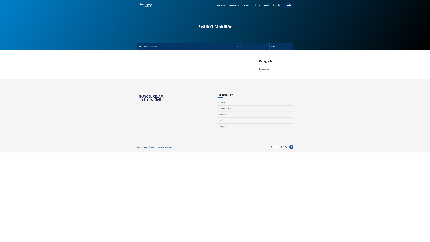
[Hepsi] (263, 46)
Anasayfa (221, 5)
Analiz (267, 5)
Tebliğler (222, 126)
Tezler (221, 120)
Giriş (289, 5)
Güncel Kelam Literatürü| (147, 147)
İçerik (257, 5)
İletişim (276, 5)
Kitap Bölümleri (224, 108)
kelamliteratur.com (164, 147)
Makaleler (222, 114)
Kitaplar (221, 102)
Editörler (247, 5)
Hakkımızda (234, 5)
